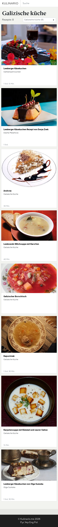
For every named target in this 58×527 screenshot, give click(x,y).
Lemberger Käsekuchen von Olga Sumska (23, 484)
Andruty (7, 191)
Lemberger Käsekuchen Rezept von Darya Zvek (26, 129)
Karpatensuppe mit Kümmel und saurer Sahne (26, 430)
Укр (27, 522)
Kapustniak (9, 356)
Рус (22, 522)
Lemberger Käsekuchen (15, 68)
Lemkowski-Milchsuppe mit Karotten (21, 244)
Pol (36, 522)
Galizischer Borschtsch (15, 296)
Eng (31, 522)
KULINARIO (10, 3)
